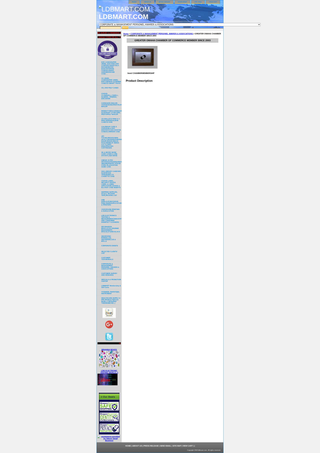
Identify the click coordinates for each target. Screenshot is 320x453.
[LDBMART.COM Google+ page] (109, 325)
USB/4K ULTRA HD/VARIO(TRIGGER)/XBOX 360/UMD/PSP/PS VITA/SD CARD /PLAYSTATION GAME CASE (111, 163)
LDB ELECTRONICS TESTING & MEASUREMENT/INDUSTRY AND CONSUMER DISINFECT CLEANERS (111, 219)
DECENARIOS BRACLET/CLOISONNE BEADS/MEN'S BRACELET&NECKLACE (110, 229)
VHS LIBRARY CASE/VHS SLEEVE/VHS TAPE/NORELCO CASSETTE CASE (111, 174)
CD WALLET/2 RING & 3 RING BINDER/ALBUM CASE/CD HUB (110, 120)
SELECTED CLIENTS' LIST (109, 252)
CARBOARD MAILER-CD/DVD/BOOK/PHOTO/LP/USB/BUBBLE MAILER (111, 104)
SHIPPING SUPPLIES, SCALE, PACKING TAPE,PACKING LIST (109, 193)
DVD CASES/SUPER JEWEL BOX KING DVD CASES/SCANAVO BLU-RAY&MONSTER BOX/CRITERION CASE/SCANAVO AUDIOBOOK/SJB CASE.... (110, 68)
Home (125, 34)
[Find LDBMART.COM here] (109, 317)
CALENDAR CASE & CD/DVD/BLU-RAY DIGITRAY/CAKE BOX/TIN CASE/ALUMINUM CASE (111, 129)
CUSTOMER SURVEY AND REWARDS (109, 274)
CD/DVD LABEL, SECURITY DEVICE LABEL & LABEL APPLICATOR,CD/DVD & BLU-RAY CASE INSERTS (110, 184)
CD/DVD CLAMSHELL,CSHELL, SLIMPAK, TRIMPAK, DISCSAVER (109, 96)
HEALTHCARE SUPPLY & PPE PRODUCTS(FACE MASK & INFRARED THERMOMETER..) (110, 300)
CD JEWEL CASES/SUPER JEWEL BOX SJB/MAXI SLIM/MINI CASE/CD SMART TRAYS (111, 81)
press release (164, 2)
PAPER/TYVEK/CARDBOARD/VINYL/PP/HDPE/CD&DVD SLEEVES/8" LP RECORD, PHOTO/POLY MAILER (111, 112)
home (134, 2)
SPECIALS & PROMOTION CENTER (111, 280)
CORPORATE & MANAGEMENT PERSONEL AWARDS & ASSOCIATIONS (161, 34)
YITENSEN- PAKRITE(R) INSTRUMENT (110, 292)
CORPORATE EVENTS (109, 246)
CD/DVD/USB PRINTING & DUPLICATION (110, 210)
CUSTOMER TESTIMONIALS (107, 258)
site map (198, 2)
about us (147, 2)
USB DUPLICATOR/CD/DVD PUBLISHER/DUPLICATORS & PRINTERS (111, 202)
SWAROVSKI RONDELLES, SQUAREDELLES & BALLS (108, 238)
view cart (213, 2)
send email (182, 2)
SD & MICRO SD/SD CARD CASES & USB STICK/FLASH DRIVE (109, 154)
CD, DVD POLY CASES (109, 88)
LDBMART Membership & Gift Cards (111, 286)
